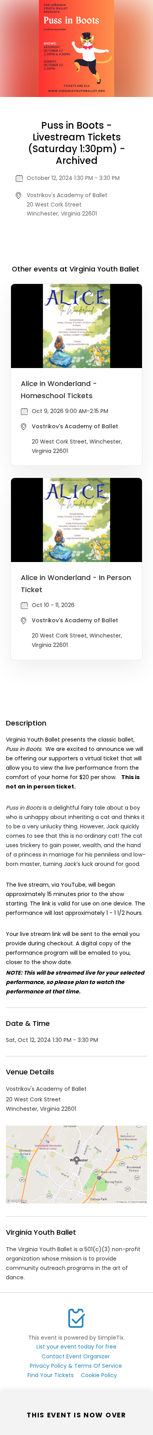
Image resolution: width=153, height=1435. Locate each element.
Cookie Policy (99, 1375)
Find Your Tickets (50, 1375)
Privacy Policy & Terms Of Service (76, 1366)
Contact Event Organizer (76, 1356)
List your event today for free (76, 1347)
